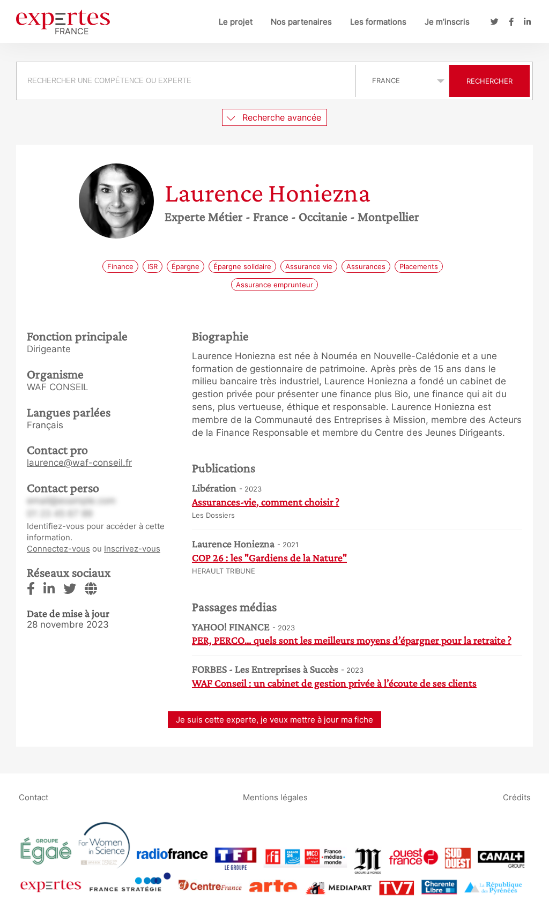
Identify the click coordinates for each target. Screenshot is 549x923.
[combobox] (187, 81)
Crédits (517, 797)
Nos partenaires (301, 22)
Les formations (378, 22)
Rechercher (489, 81)
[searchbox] (186, 81)
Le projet (236, 22)
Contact (33, 797)
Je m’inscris (447, 22)
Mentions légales (275, 797)
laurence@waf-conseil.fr (79, 462)
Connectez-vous (58, 549)
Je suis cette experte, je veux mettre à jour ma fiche (274, 719)
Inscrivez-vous (132, 549)
